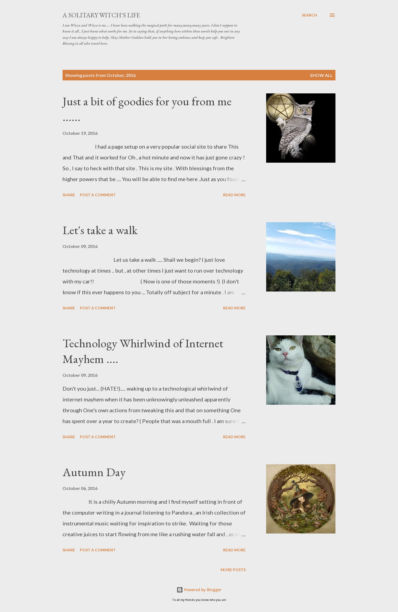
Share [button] (69, 194)
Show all (321, 75)
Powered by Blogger (202, 589)
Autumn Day (94, 472)
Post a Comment (98, 194)
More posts (233, 569)
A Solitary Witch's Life (101, 15)
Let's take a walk (100, 230)
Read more (234, 194)
